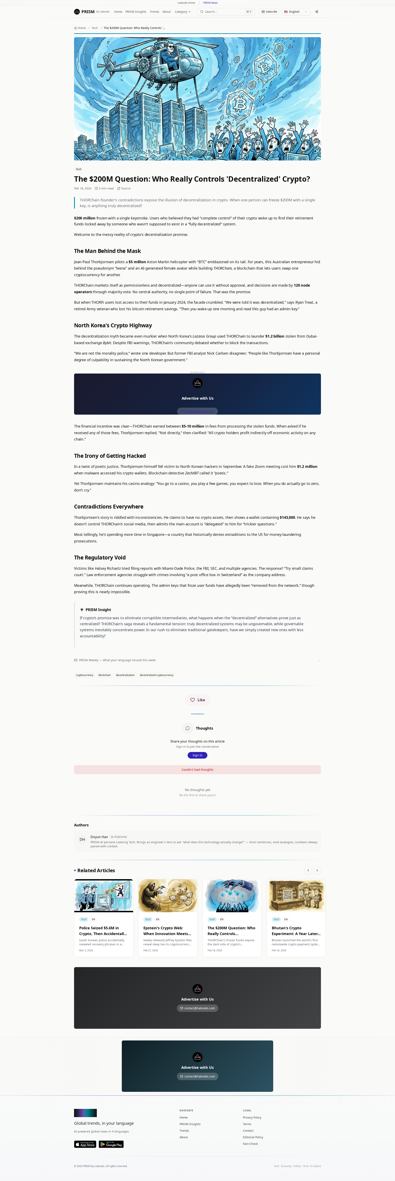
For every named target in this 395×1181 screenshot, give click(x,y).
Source (126, 188)
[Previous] (308, 870)
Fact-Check (250, 1144)
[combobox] (295, 11)
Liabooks (99, 1166)
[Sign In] (316, 11)
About (167, 12)
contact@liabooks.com (199, 411)
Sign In (197, 755)
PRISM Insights (135, 12)
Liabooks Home (186, 3)
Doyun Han (99, 837)
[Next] (317, 870)
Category (181, 12)
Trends (154, 12)
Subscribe (271, 11)
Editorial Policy (253, 1137)
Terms (247, 1124)
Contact (248, 1131)
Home (118, 12)
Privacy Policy (252, 1117)
